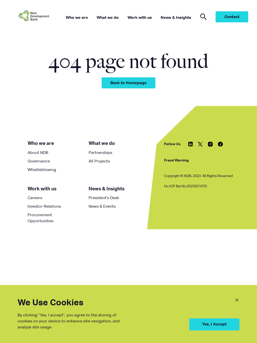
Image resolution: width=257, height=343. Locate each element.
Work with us (42, 189)
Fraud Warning (176, 160)
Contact (231, 17)
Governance (39, 161)
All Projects (99, 161)
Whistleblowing (42, 170)
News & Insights (106, 189)
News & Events (102, 207)
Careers (35, 198)
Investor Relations (44, 207)
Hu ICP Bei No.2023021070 (185, 186)
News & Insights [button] (176, 18)
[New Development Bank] (42, 17)
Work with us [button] (139, 18)
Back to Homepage (128, 83)
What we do (102, 143)
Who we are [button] (77, 18)
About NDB (38, 153)
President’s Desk (104, 198)
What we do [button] (108, 18)
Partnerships (100, 153)
